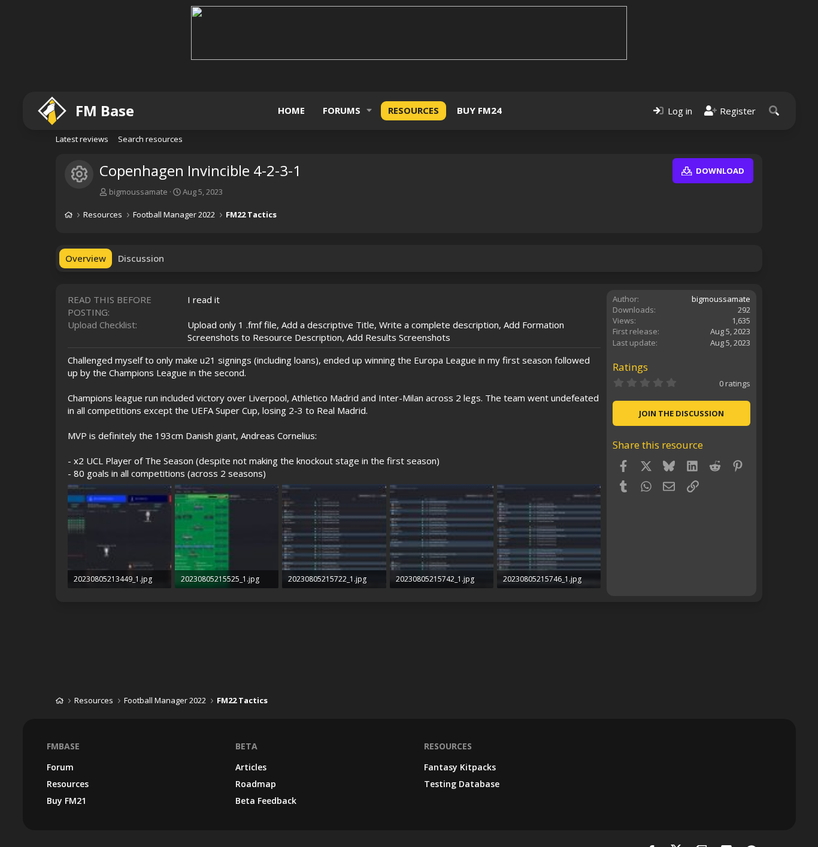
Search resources (150, 139)
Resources (413, 110)
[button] (369, 110)
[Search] (774, 110)
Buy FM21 (66, 800)
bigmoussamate (138, 191)
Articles (250, 767)
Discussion (141, 258)
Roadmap (255, 783)
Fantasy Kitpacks (460, 767)
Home (291, 110)
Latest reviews (82, 139)
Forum (60, 767)
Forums (341, 110)
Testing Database (461, 783)
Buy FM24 (479, 110)
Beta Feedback (265, 800)
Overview (85, 258)
